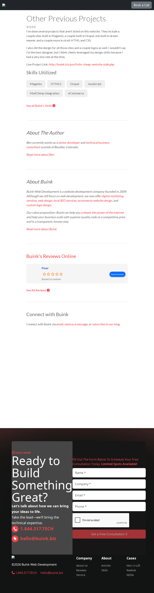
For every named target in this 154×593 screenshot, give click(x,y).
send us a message (76, 324)
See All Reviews (36, 290)
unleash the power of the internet (102, 212)
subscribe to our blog (106, 324)
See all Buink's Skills (39, 105)
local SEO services (64, 200)
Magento (36, 84)
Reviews (81, 570)
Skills (104, 570)
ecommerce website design (95, 200)
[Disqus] (77, 376)
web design (45, 200)
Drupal (74, 84)
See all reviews (117, 274)
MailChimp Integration (44, 93)
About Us (82, 565)
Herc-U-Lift (133, 565)
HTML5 (56, 84)
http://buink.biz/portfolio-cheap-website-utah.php (81, 64)
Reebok (131, 570)
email (59, 324)
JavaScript (94, 84)
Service (80, 575)
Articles (106, 565)
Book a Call (141, 5)
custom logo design (38, 205)
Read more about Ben (40, 154)
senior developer (69, 142)
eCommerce (76, 93)
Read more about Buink (41, 229)
